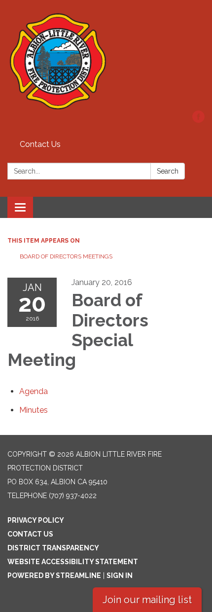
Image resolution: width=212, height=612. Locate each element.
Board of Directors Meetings (66, 256)
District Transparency (53, 548)
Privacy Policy (35, 520)
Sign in (119, 575)
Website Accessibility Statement (72, 562)
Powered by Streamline (54, 575)
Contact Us (40, 144)
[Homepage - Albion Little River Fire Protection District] (106, 60)
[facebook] (198, 120)
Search (167, 171)
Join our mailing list (147, 600)
